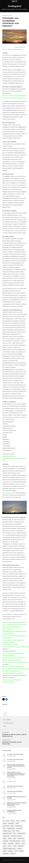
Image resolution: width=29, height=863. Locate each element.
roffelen (4, 843)
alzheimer (23, 820)
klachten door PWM (7, 833)
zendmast (21, 851)
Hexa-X (18, 830)
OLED (14, 838)
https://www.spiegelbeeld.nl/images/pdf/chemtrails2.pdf (15, 662)
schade (23, 843)
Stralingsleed (14, 6)
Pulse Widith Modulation (15, 841)
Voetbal (4, 851)
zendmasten (5, 853)
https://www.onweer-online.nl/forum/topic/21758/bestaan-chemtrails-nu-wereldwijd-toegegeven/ (14, 631)
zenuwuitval (12, 853)
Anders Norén (22, 859)
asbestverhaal (6, 825)
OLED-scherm (21, 838)
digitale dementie (11, 828)
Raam (23, 841)
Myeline (10, 838)
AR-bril (17, 823)
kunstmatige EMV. (21, 833)
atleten (12, 825)
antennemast (11, 823)
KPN (14, 833)
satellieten (17, 843)
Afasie (17, 820)
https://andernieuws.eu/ (7, 493)
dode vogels (19, 828)
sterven (9, 846)
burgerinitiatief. (19, 825)
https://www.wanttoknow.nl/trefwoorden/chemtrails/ (14, 622)
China (4, 828)
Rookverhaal (10, 843)
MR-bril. (4, 838)
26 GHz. (12, 820)
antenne (4, 823)
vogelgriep (10, 851)
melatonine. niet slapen (16, 835)
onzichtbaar (5, 841)
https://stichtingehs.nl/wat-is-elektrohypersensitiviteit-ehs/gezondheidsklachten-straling (14, 458)
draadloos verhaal (7, 830)
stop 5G (14, 846)
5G (3, 820)
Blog (4, 726)
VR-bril (15, 851)
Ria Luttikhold (7, 719)
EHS (13, 830)
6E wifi (7, 820)
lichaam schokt (6, 835)
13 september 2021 (8, 723)
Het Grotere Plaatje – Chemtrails (10, 644)
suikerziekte (20, 846)
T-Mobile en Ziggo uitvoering (9, 848)
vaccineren (19, 848)
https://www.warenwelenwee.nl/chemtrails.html (13, 666)
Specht (4, 846)
